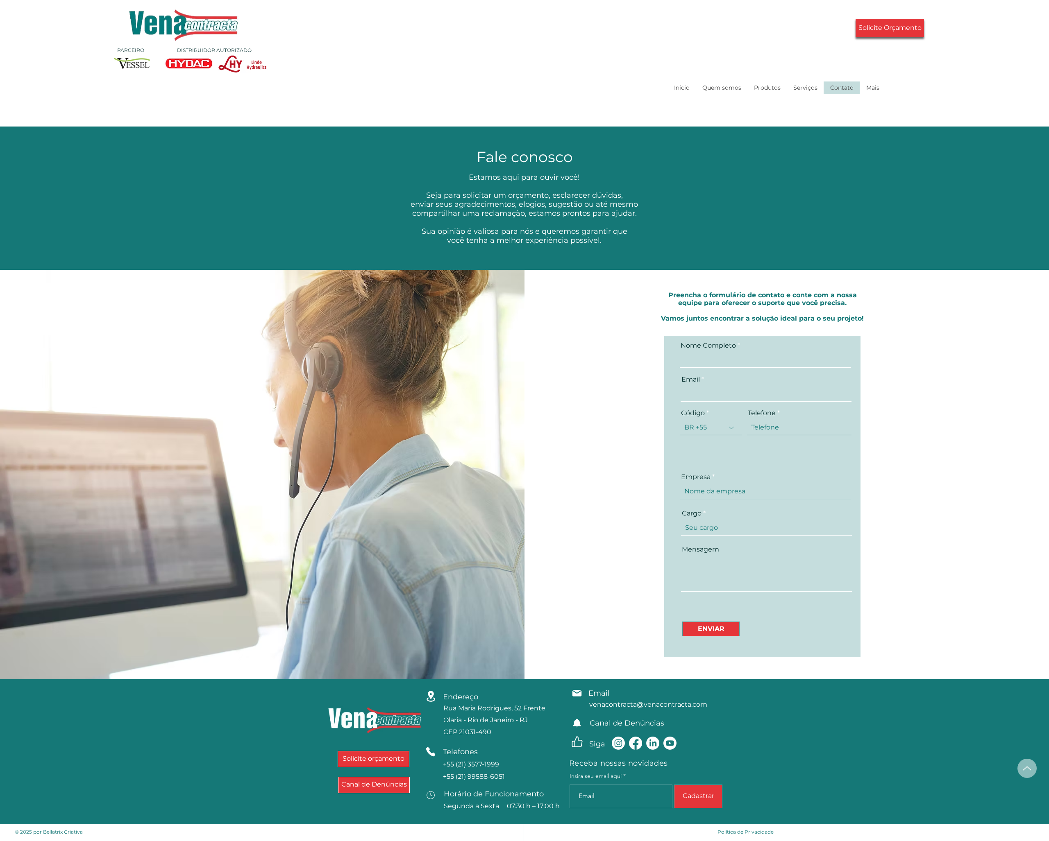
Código (693, 413)
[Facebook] (635, 743)
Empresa (696, 477)
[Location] (431, 696)
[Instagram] (618, 743)
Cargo (692, 513)
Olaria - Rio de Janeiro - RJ (485, 720)
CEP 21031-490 (467, 732)
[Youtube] (670, 743)
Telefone (762, 413)
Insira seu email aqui (596, 776)
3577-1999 (471, 764)
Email (690, 379)
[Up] (1027, 768)
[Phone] (431, 751)
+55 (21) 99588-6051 (474, 776)
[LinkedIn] (652, 743)
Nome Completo (708, 345)
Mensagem (700, 549)
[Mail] (577, 693)
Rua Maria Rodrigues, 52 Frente (494, 708)
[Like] (577, 742)
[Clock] (431, 795)
